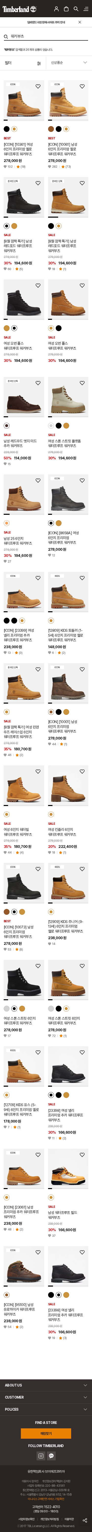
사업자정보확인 (26, 1519)
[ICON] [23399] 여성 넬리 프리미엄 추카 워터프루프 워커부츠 (19, 635)
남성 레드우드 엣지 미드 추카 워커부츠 (20, 443)
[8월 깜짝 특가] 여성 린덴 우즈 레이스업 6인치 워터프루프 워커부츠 (21, 732)
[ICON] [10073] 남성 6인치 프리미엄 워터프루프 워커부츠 (19, 932)
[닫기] (79, 22)
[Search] (6, 37)
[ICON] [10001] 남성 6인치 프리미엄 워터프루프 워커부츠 (62, 727)
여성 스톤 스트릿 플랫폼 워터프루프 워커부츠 (64, 443)
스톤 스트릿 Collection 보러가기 (46, 22)
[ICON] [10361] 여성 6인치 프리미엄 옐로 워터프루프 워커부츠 (18, 149)
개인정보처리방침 (49, 1519)
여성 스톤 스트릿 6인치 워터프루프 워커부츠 (20, 1021)
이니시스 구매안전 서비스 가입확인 (46, 1499)
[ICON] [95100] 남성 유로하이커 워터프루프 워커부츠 (19, 1310)
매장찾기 (46, 1433)
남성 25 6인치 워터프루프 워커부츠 (18, 541)
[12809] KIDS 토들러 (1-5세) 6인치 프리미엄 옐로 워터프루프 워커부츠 (65, 635)
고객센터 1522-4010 (46, 1509)
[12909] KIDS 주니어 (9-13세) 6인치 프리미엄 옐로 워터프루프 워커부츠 (65, 926)
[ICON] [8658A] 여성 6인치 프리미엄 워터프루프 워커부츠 (63, 538)
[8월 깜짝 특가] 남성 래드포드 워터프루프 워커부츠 (18, 246)
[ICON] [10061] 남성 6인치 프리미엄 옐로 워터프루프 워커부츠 (62, 149)
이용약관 (69, 1519)
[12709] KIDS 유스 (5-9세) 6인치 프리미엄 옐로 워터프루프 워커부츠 (21, 1110)
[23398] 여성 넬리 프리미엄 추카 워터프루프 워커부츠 (65, 1115)
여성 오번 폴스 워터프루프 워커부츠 (18, 346)
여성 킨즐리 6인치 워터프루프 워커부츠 (62, 832)
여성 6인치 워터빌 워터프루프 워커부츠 (18, 832)
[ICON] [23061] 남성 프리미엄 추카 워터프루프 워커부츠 (21, 1212)
